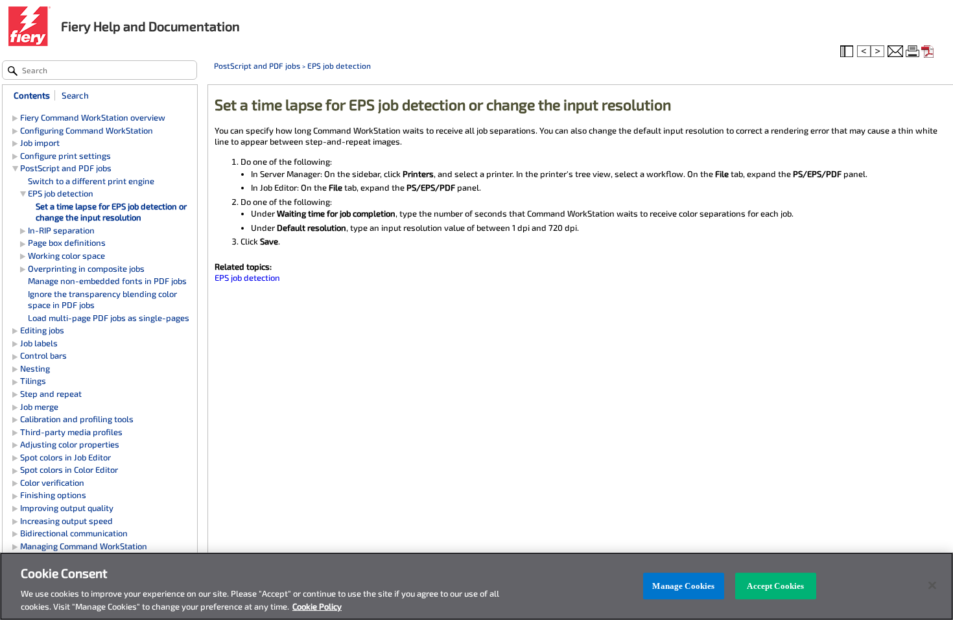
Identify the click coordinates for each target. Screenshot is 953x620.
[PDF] (929, 51)
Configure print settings (65, 155)
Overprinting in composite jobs (86, 268)
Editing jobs (42, 330)
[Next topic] (878, 51)
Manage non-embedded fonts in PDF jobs (107, 281)
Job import (40, 142)
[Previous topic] (864, 51)
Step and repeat (51, 393)
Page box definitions (67, 242)
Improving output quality (66, 508)
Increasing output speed (66, 521)
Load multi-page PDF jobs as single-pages (108, 318)
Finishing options (53, 495)
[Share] (895, 51)
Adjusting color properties (69, 444)
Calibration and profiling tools (77, 419)
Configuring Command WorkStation (86, 130)
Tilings (33, 381)
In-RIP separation (61, 230)
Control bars (43, 355)
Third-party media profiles (71, 432)
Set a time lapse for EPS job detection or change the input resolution (111, 212)
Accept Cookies (775, 586)
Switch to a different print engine (91, 181)
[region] (476, 586)
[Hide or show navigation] (848, 51)
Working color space (66, 255)
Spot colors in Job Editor (65, 457)
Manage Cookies (683, 586)
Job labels (39, 343)
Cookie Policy (317, 606)
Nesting (35, 368)
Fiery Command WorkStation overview (92, 117)
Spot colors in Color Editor (69, 469)
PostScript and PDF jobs (257, 65)
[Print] (913, 51)
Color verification (52, 482)
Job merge (39, 406)
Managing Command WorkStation (83, 546)
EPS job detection (339, 65)
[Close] (932, 585)
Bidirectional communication (74, 533)
